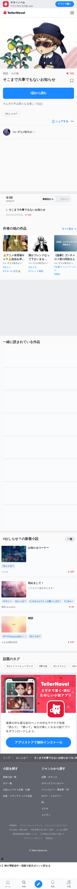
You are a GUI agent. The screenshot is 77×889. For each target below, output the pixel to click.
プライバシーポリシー (33, 838)
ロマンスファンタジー (52, 783)
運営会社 (49, 838)
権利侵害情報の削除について (25, 834)
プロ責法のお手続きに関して (52, 834)
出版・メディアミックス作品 (17, 796)
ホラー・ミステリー (51, 796)
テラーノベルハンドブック (31, 825)
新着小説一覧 (9, 777)
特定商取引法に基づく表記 (42, 830)
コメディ (45, 815)
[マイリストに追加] (72, 81)
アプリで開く (64, 4)
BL (42, 802)
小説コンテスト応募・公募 (16, 789)
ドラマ (44, 808)
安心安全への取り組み (18, 830)
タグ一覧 (7, 783)
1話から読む (38, 93)
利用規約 (13, 825)
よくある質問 (62, 830)
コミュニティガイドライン (56, 825)
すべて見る (67, 228)
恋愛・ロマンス (49, 777)
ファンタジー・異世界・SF (55, 789)
